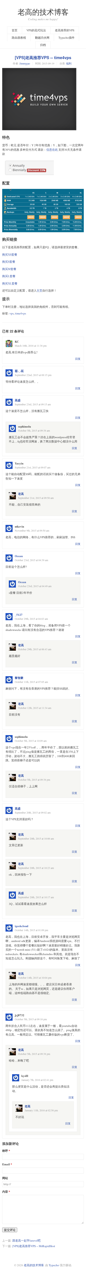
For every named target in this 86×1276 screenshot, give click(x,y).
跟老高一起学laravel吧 (26, 1240)
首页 (14, 30)
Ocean (19, 556)
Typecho (54, 1265)
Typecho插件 (66, 38)
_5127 (18, 614)
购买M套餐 (9, 269)
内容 (5, 1191)
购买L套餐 (8, 276)
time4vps (20, 313)
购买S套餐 (8, 262)
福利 (68, 63)
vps (11, 313)
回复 (77, 358)
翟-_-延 (19, 371)
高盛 (18, 400)
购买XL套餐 (9, 283)
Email (6, 1164)
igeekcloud (21, 926)
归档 (43, 45)
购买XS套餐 (9, 254)
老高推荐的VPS (64, 30)
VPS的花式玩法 (36, 30)
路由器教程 (19, 38)
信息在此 (52, 150)
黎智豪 (19, 678)
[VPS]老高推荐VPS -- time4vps (43, 57)
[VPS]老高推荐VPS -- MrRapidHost (33, 1246)
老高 (21, 494)
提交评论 (9, 1230)
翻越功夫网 (42, 38)
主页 (39, 290)
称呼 (5, 1150)
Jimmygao (24, 63)
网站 (5, 1178)
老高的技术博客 (43, 12)
